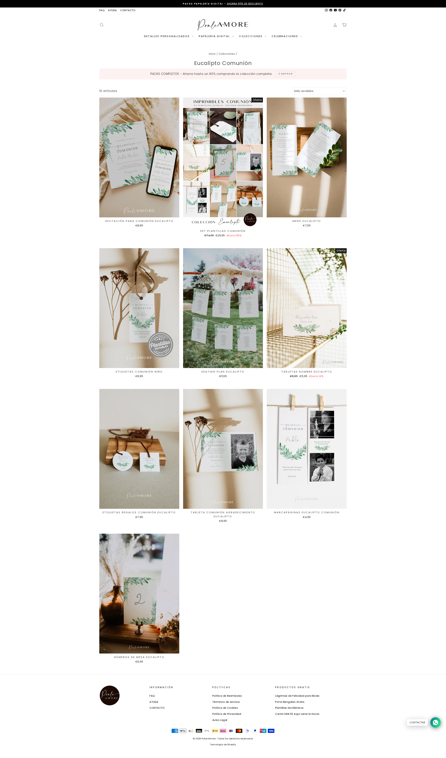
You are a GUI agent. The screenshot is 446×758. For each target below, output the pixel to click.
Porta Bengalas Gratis (289, 702)
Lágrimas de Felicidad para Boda (297, 696)
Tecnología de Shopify (223, 744)
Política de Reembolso (227, 696)
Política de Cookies (225, 708)
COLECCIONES (251, 36)
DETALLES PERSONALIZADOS (167, 36)
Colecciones (227, 54)
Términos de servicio (226, 702)
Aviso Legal (219, 720)
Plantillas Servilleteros (289, 708)
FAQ (102, 10)
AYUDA (112, 10)
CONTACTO (127, 10)
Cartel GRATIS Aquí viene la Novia (297, 714)
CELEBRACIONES (285, 36)
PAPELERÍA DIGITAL (215, 36)
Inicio (212, 54)
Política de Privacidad (226, 714)
